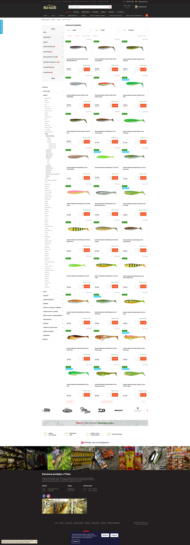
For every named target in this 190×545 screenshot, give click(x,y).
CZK (129, 5)
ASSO (46, 100)
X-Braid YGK (47, 283)
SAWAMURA (48, 243)
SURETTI (47, 260)
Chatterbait (48, 152)
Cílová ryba (95, 12)
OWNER (47, 220)
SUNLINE (47, 257)
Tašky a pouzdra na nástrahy (52, 174)
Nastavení (75, 541)
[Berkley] (67, 410)
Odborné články (85, 1)
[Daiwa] (101, 410)
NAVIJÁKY (45, 295)
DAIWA (46, 113)
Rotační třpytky (49, 168)
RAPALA (47, 228)
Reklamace (76, 1)
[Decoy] (118, 410)
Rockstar (49, 142)
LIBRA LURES (48, 190)
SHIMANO (47, 247)
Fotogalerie (93, 1)
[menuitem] (46, 15)
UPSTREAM (47, 268)
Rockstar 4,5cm (52, 144)
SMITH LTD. (47, 249)
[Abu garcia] (47, 410)
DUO (46, 119)
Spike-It (46, 251)
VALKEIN (47, 272)
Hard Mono (48, 150)
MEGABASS (47, 199)
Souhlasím (114, 535)
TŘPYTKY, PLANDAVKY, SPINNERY (52, 307)
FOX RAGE (47, 125)
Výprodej (68, 12)
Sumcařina (111, 12)
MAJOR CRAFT (48, 197)
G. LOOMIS (47, 129)
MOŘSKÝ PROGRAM (48, 331)
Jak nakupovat (57, 1)
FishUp (46, 123)
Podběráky (48, 166)
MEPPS (46, 203)
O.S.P (46, 218)
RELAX (46, 234)
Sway (48, 164)
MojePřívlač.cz (48, 207)
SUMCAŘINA (46, 335)
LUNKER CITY (48, 195)
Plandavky (48, 158)
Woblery (47, 176)
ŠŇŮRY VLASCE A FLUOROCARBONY (52, 315)
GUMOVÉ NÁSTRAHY (48, 299)
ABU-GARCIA (48, 98)
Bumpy (49, 137)
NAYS (46, 213)
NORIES (47, 216)
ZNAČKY (45, 95)
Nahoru (70, 401)
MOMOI (46, 209)
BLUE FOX (47, 106)
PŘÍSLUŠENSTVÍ (47, 319)
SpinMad (47, 253)
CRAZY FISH (48, 108)
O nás (44, 1)
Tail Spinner (48, 172)
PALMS (46, 222)
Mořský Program (85, 12)
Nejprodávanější (86, 35)
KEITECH (47, 188)
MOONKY (47, 211)
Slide (48, 160)
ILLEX (46, 182)
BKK (46, 104)
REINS (46, 232)
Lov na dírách (120, 12)
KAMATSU (47, 186)
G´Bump (49, 140)
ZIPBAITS (47, 287)
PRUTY (45, 291)
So (84, 490)
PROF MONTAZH (49, 226)
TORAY (46, 264)
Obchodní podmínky (67, 1)
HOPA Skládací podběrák (51, 180)
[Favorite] (138, 410)
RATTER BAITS (48, 230)
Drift (48, 162)
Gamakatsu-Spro (49, 132)
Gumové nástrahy (50, 136)
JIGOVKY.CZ (48, 184)
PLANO (46, 224)
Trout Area (75, 12)
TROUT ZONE (48, 266)
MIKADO (47, 205)
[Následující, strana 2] (143, 402)
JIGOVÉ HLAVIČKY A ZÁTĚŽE (50, 311)
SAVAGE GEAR (48, 241)
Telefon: (44, 490)
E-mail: (43, 488)
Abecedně (95, 35)
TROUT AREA (46, 91)
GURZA (46, 178)
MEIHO (46, 201)
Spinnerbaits (49, 170)
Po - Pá (85, 488)
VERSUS (47, 278)
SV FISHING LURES (49, 262)
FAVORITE (47, 121)
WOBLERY (45, 303)
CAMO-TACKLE (48, 111)
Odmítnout (105, 535)
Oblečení (103, 12)
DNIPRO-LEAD (48, 117)
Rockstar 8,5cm (52, 146)
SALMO (46, 239)
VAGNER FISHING (49, 270)
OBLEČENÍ (45, 323)
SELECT (47, 245)
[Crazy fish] (85, 410)
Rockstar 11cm (52, 148)
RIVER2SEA (47, 237)
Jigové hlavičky (49, 154)
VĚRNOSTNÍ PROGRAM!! (103, 1)
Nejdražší (77, 35)
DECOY (46, 115)
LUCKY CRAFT (48, 192)
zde (91, 537)
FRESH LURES (48, 127)
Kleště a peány (49, 156)
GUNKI (46, 134)
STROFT (47, 255)
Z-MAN (46, 285)
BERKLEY (47, 102)
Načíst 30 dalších (107, 401)
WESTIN (47, 281)
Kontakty (49, 1)
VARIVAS (47, 276)
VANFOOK (47, 274)
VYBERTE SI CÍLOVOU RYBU (50, 327)
